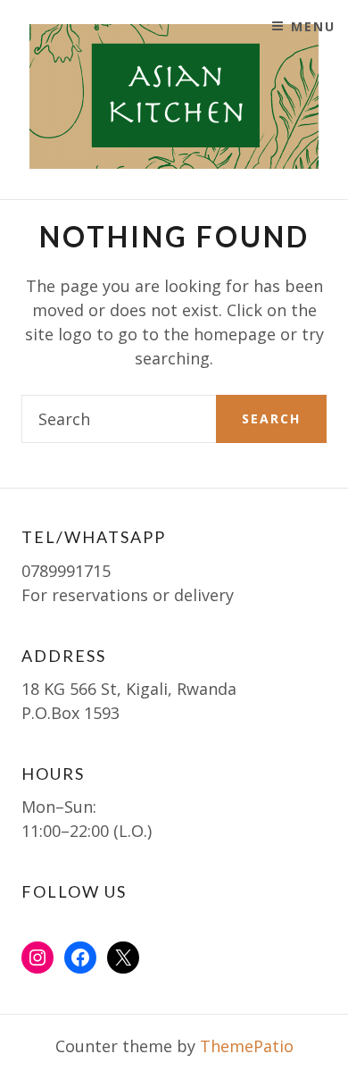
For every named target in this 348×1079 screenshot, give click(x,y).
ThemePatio (247, 1046)
